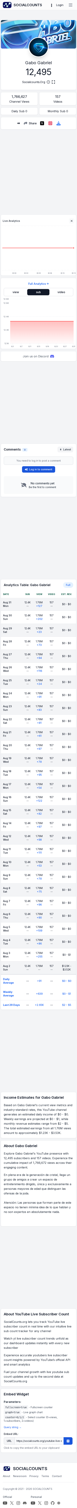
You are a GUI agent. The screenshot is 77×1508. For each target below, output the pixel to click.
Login (59, 5)
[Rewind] (18, 123)
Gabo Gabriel (38, 62)
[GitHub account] (52, 1503)
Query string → (12, 1427)
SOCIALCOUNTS (42, 1488)
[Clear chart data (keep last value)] (71, 221)
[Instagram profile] (18, 1503)
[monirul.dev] (58, 1503)
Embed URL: (11, 1433)
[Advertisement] (38, 170)
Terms (45, 1476)
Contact (57, 1476)
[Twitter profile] (12, 1503)
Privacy (33, 1476)
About (6, 1476)
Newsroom (20, 1476)
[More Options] (52, 5)
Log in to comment (40, 469)
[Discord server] (25, 1503)
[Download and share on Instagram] (50, 123)
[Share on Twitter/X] (42, 123)
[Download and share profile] (58, 123)
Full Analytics (37, 283)
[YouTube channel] (5, 1503)
